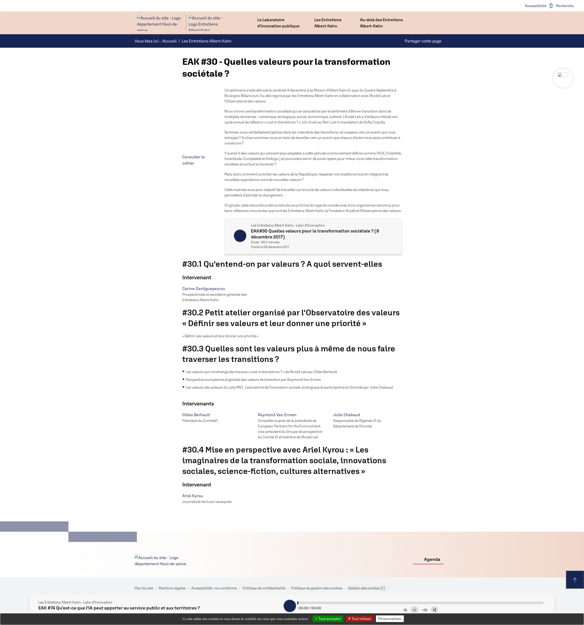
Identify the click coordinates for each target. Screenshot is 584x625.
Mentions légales (172, 588)
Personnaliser (390, 619)
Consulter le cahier (193, 159)
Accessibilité (536, 6)
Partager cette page (423, 41)
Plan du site (144, 588)
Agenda (432, 559)
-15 (405, 610)
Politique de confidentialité (263, 588)
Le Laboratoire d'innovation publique (278, 22)
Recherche (565, 6)
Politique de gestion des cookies (316, 588)
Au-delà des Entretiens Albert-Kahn (381, 22)
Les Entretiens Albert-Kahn (328, 22)
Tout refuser (361, 619)
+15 (424, 610)
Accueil (169, 41)
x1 (414, 610)
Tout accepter (329, 619)
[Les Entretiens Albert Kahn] (180, 23)
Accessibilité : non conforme (214, 588)
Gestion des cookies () (366, 588)
